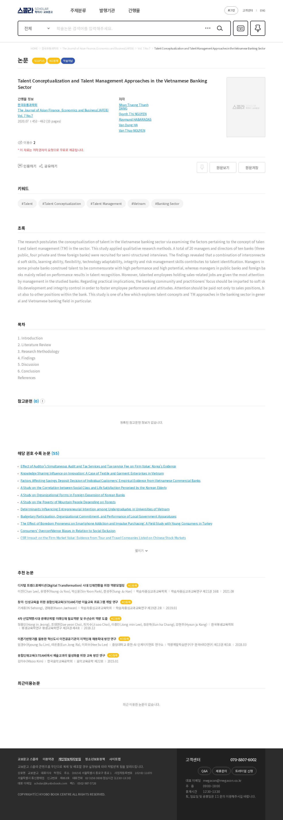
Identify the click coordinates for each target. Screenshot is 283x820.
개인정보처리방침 (69, 759)
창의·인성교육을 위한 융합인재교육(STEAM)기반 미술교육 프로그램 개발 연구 (68, 602)
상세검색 (206, 31)
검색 (219, 31)
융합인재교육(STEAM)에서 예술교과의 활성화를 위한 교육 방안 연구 (61, 655)
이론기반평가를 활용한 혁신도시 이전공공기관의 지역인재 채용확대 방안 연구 (67, 639)
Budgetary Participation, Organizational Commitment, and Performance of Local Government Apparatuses (98, 516)
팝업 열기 (42, 401)
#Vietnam (138, 203)
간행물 (134, 10)
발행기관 (107, 10)
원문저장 (251, 167)
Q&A (204, 771)
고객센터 (248, 10)
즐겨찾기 (257, 35)
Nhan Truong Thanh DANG (134, 107)
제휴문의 (221, 771)
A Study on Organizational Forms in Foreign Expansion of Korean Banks (73, 495)
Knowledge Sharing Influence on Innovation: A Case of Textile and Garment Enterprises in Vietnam (92, 473)
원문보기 (222, 167)
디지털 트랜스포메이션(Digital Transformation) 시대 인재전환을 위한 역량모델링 (71, 585)
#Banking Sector (167, 203)
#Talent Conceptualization (61, 203)
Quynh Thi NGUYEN (133, 114)
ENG (262, 10)
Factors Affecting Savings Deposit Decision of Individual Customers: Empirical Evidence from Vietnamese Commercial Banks (111, 480)
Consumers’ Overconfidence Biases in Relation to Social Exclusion (68, 530)
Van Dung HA (128, 125)
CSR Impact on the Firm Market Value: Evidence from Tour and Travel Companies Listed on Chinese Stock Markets (103, 538)
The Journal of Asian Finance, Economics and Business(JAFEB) (63, 110)
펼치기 (139, 551)
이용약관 (48, 759)
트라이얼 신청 (244, 771)
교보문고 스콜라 (28, 759)
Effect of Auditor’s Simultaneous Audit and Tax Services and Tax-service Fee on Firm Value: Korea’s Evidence (98, 466)
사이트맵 (114, 759)
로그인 (231, 10)
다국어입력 (240, 35)
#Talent (27, 203)
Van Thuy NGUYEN (132, 130)
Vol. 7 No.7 (25, 115)
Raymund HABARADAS (135, 119)
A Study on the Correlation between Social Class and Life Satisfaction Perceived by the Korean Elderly (94, 487)
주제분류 (78, 10)
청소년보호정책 (95, 759)
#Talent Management (106, 203)
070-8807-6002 (243, 759)
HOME (34, 48)
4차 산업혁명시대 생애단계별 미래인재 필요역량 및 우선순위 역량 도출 (62, 618)
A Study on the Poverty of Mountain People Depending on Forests (68, 502)
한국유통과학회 (27, 105)
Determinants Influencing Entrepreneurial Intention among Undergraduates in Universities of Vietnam (95, 509)
